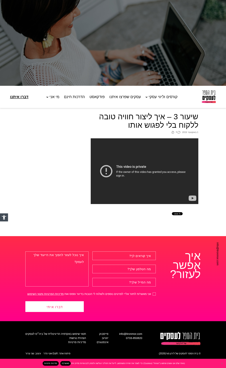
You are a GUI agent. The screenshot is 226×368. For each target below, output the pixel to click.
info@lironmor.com (217, 253)
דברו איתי (55, 307)
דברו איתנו (19, 96)
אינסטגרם (102, 342)
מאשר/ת (65, 363)
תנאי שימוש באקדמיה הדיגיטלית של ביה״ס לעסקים (55, 333)
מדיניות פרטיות (77, 342)
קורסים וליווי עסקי (163, 96)
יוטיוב (105, 338)
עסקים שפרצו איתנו (125, 96)
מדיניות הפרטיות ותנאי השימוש (45, 294)
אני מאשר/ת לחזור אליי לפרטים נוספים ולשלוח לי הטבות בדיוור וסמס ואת (89, 294)
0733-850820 (134, 338)
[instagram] (5, 251)
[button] (4, 217)
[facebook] (5, 245)
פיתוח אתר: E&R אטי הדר (56, 353)
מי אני (54, 96)
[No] (222, 363)
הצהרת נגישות (77, 338)
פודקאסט (97, 96)
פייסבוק (103, 333)
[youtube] (5, 256)
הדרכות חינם (74, 96)
